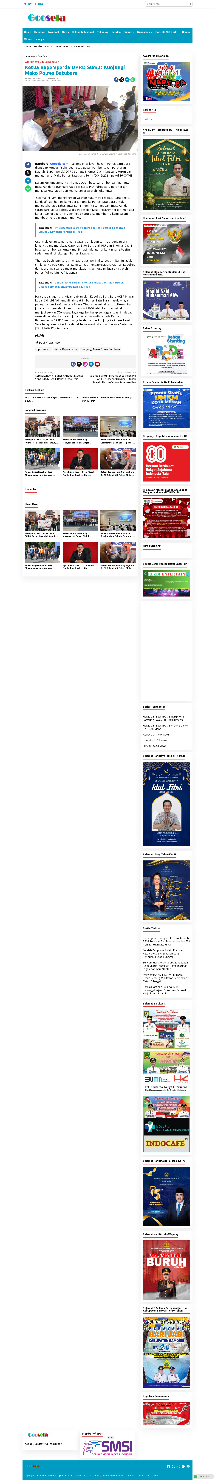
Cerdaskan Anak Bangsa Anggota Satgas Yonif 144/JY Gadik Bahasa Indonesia (59, 376)
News (48, 81)
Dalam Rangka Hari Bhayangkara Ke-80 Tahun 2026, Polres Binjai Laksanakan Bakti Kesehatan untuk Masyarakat (117, 474)
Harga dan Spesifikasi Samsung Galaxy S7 (165, 727)
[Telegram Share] (127, 79)
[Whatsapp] (132, 79)
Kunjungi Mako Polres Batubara (101, 349)
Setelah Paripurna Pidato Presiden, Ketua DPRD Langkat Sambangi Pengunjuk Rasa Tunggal (163, 953)
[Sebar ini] (116, 79)
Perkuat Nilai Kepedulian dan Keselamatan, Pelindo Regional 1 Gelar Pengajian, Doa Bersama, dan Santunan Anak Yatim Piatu (117, 441)
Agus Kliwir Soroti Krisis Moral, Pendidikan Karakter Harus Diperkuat (78, 474)
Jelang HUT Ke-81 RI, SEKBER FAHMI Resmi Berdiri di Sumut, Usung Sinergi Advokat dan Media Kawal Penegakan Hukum (42, 441)
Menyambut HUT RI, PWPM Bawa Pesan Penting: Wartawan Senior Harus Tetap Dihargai (166, 978)
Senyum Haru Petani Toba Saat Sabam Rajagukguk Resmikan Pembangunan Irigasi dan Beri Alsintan (166, 966)
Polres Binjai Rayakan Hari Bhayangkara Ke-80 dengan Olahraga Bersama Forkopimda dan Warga (41, 474)
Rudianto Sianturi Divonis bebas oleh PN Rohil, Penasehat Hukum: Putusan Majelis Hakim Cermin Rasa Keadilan (112, 377)
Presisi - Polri (30, 81)
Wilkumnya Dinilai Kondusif (42, 62)
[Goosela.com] (47, 18)
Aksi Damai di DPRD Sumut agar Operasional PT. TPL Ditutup (51, 399)
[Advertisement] (166, 651)
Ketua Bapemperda (66, 349)
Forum (147, 745)
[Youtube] (97, 364)
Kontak (147, 740)
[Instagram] (85, 364)
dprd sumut (43, 349)
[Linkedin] (91, 364)
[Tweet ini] (121, 79)
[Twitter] (79, 364)
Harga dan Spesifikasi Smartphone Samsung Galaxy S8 (163, 718)
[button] (189, 4)
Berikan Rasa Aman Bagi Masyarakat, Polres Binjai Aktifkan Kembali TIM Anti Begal (79, 441)
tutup (110, 1437)
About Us (148, 734)
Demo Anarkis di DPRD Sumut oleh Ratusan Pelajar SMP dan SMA (107, 399)
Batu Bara (41, 81)
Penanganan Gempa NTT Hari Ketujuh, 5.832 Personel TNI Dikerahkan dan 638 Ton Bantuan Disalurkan (166, 941)
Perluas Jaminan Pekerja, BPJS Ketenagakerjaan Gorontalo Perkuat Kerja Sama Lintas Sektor (164, 990)
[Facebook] (73, 364)
